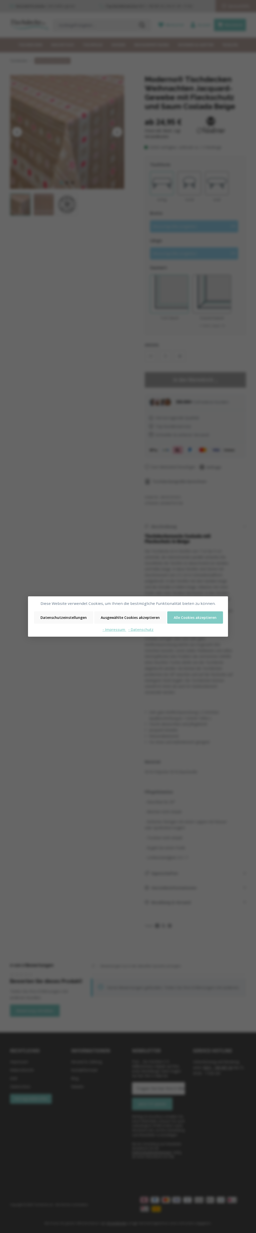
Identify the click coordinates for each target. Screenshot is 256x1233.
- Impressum (114, 629)
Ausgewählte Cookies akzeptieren (130, 617)
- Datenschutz (141, 629)
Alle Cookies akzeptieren (195, 617)
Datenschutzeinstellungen (63, 617)
